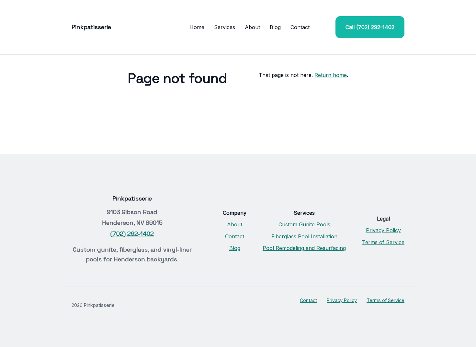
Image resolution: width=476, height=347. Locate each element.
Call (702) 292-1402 (370, 27)
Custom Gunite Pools (304, 224)
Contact (300, 27)
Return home (330, 75)
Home (196, 27)
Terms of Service (383, 242)
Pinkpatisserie (91, 27)
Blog (275, 27)
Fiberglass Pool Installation (304, 236)
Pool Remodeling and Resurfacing (304, 248)
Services (224, 27)
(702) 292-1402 (132, 233)
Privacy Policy (383, 230)
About (252, 27)
